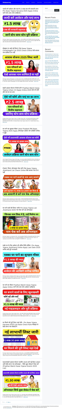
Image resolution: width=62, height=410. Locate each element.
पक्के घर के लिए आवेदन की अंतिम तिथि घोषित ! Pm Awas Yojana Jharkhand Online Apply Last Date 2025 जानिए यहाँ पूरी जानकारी (21, 247)
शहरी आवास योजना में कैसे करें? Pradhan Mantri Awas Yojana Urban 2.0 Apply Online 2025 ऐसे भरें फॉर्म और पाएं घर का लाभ (21, 90)
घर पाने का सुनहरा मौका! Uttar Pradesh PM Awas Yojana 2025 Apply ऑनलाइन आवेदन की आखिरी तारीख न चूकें (21, 131)
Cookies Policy (55, 2)
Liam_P (46, 60)
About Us (27, 2)
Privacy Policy (39, 2)
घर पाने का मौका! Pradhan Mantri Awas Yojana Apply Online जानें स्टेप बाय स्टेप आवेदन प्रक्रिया (19, 286)
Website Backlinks (48, 54)
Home (23, 2)
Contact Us (33, 2)
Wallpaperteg (7, 2)
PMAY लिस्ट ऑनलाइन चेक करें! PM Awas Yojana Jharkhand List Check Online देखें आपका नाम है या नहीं (20, 170)
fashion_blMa (47, 72)
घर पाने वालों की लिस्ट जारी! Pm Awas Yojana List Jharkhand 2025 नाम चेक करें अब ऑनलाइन (20, 209)
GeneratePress (9, 407)
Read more (29, 41)
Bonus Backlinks (48, 66)
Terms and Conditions (47, 2)
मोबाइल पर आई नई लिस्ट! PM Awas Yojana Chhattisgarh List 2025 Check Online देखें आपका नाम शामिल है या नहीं (21, 50)
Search (46, 8)
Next (9, 402)
